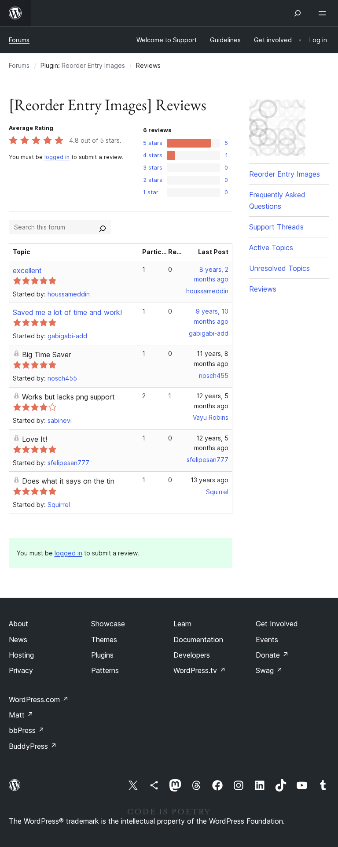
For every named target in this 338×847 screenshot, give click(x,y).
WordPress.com (39, 699)
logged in (57, 157)
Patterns (105, 670)
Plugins (102, 655)
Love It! (34, 439)
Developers (191, 655)
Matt (21, 714)
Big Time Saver (46, 354)
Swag (269, 670)
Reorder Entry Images (93, 65)
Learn (182, 623)
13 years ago (209, 480)
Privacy (21, 670)
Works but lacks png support (68, 396)
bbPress (26, 730)
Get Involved (277, 623)
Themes (104, 639)
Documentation (198, 639)
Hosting (21, 655)
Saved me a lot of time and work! (67, 312)
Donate (272, 655)
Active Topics (271, 247)
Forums (19, 40)
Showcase (108, 623)
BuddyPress (33, 746)
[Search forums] (102, 227)
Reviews (262, 289)
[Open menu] (324, 13)
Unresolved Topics (279, 268)
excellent (27, 270)
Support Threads (276, 226)
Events (267, 639)
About (18, 623)
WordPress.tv (199, 670)
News (18, 639)
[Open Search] (297, 13)
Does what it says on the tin (68, 481)
